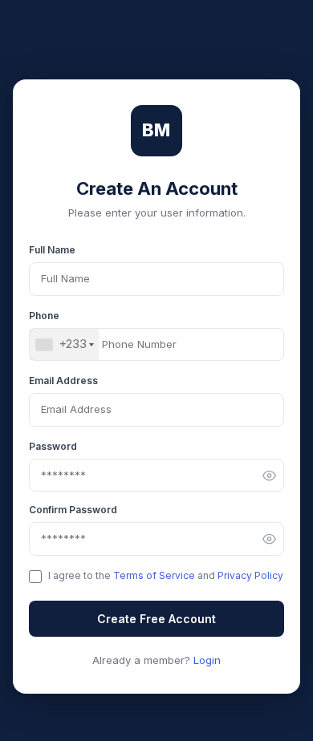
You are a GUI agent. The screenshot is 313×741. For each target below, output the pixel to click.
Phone (44, 316)
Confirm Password (73, 510)
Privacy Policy (250, 575)
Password (53, 446)
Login (207, 660)
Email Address (63, 381)
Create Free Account (156, 619)
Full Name (52, 250)
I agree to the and (165, 575)
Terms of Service (154, 575)
